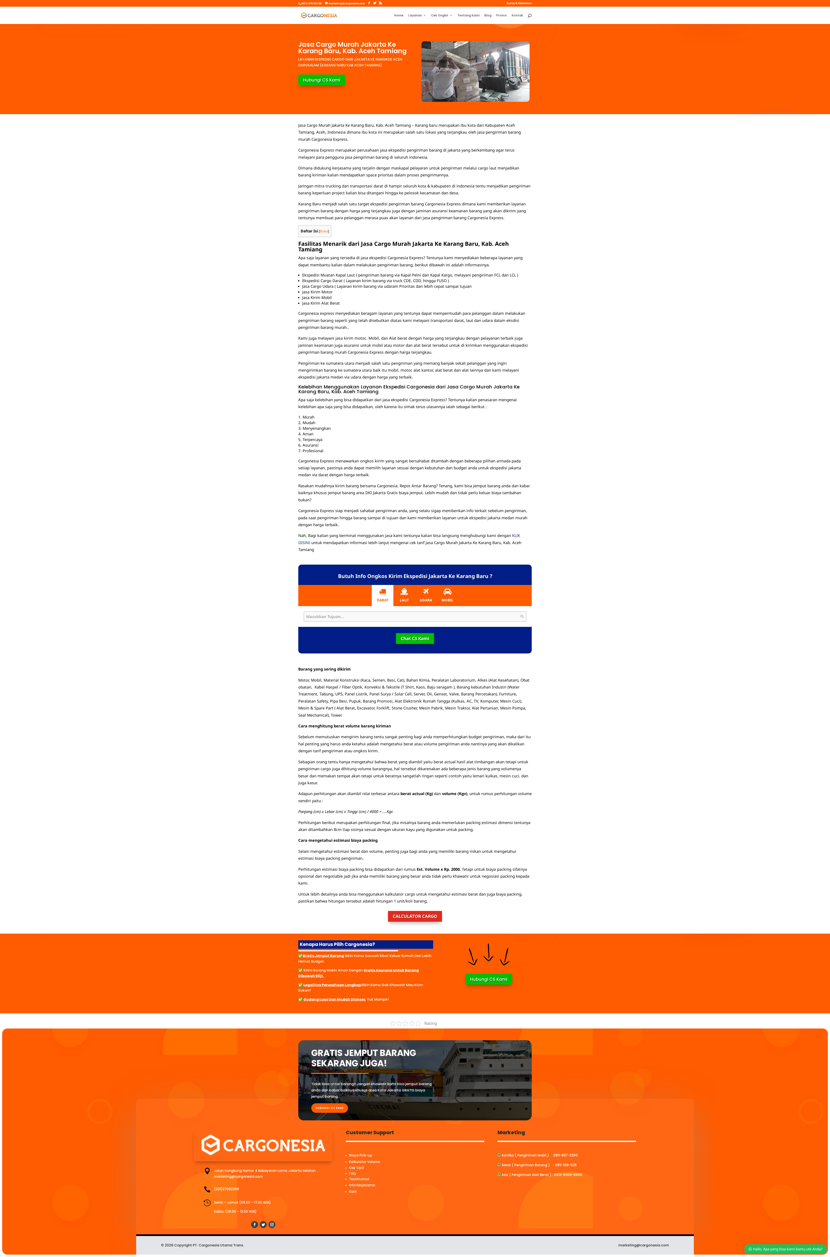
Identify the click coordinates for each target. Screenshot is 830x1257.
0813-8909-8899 (568, 1174)
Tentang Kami (468, 16)
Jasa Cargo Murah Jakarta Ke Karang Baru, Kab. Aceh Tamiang (403, 246)
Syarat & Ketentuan (519, 3)
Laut (404, 600)
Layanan (415, 16)
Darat (382, 600)
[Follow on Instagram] (271, 1224)
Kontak (517, 16)
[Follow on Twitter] (263, 1224)
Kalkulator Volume (364, 1162)
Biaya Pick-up (360, 1155)
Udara (426, 600)
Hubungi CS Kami (321, 80)
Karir (353, 1191)
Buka (324, 231)
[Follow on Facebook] (254, 1224)
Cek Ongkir (439, 16)
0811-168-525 (566, 1165)
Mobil (447, 600)
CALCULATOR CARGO (415, 916)
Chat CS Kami (415, 638)
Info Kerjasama (362, 1185)
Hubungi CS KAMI (330, 1108)
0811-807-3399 (565, 1155)
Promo (501, 16)
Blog (488, 16)
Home (399, 16)
